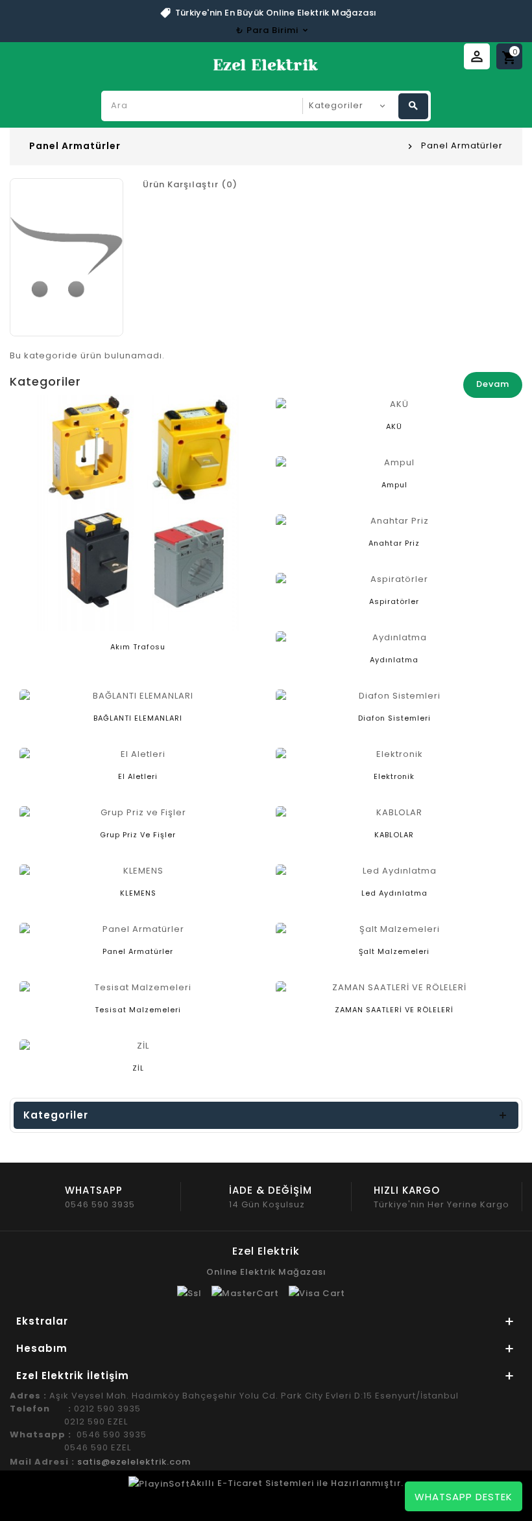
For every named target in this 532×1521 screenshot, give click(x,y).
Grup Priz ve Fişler (138, 835)
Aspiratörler (394, 601)
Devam (492, 384)
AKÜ (394, 426)
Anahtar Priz (394, 543)
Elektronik (394, 776)
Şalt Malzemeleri (394, 951)
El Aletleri (138, 776)
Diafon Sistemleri (394, 718)
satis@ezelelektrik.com (134, 1462)
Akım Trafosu (137, 647)
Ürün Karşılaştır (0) (190, 184)
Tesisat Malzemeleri (138, 1009)
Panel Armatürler (462, 145)
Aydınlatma (394, 660)
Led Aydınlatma (394, 893)
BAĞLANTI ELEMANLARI (137, 718)
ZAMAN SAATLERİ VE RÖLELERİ (394, 1009)
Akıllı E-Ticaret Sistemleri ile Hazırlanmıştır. (297, 1483)
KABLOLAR (394, 835)
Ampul (394, 485)
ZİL (138, 1068)
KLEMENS (138, 893)
